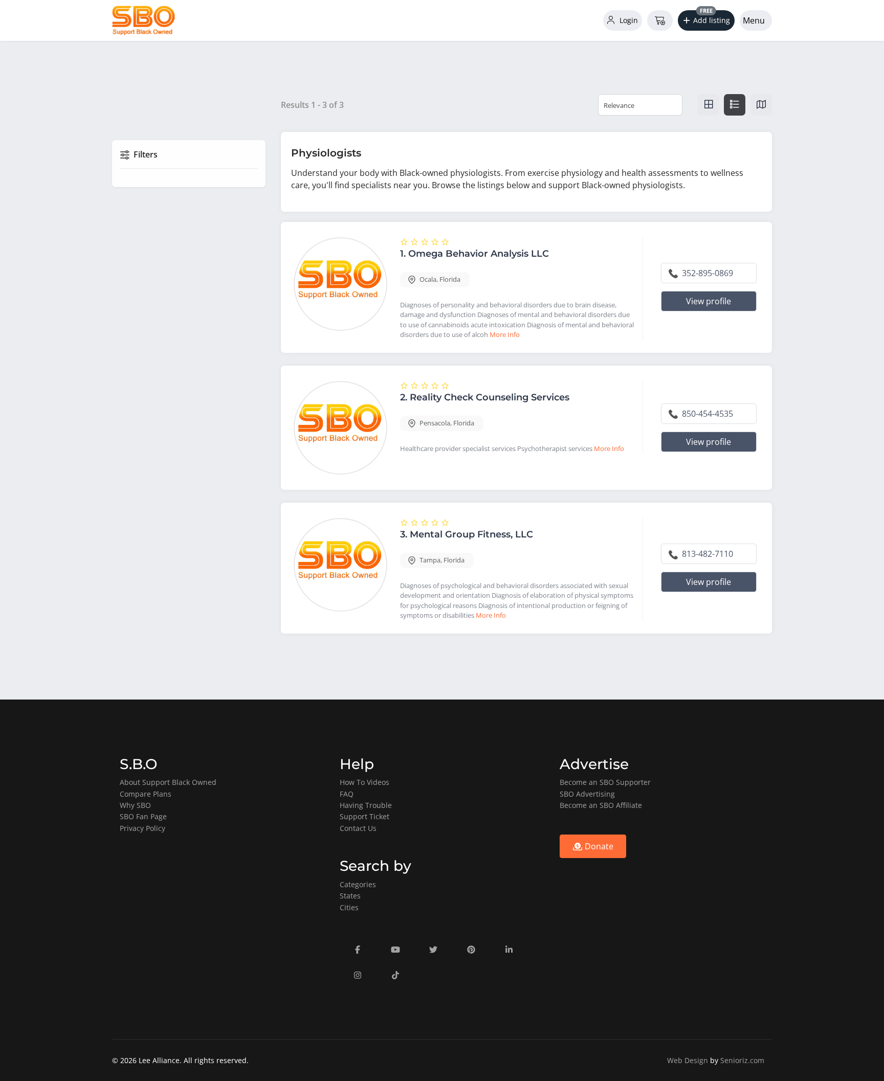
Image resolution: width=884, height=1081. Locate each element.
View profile (708, 301)
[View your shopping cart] (660, 20)
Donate (598, 846)
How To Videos (364, 782)
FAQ (346, 794)
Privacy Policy (142, 828)
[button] (706, 20)
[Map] (761, 105)
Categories (358, 884)
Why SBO (135, 805)
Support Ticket (364, 816)
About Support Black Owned (168, 782)
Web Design (687, 1060)
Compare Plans (145, 794)
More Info (505, 334)
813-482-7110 (706, 553)
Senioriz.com (742, 1060)
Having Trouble (366, 805)
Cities (349, 907)
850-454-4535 (706, 413)
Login (627, 20)
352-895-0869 (706, 273)
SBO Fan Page (143, 816)
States (350, 895)
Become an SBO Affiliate (601, 805)
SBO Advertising (587, 794)
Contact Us (358, 828)
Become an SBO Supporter (605, 782)
